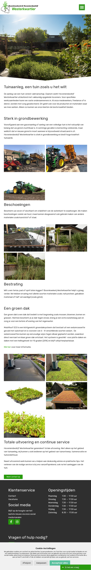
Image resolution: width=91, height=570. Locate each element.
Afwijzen (27, 563)
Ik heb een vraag (72, 567)
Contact (12, 496)
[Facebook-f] (11, 522)
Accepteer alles (60, 563)
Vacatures (13, 499)
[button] (82, 7)
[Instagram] (17, 522)
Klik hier (7, 347)
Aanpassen (41, 563)
